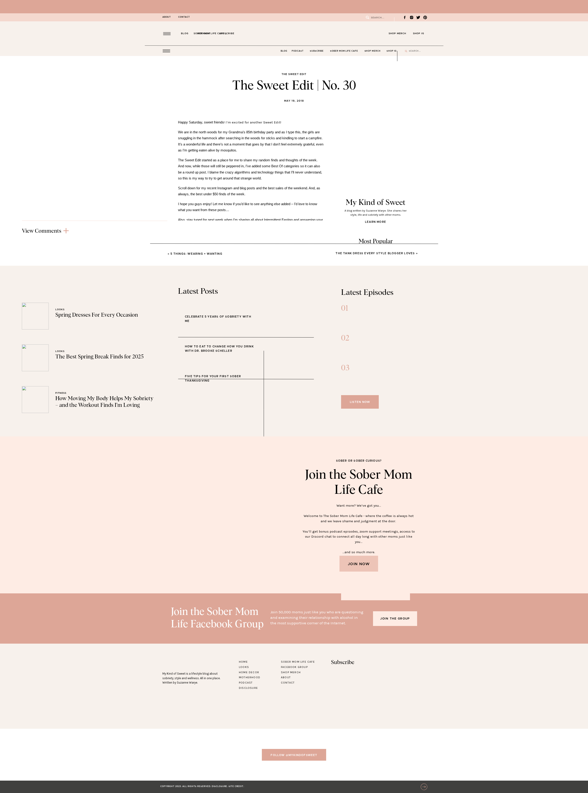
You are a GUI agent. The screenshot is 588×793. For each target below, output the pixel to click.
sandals (226, 344)
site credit (236, 786)
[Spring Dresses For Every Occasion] (35, 316)
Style (219, 314)
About (286, 677)
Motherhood (249, 677)
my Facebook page (268, 297)
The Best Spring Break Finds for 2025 (99, 357)
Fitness (60, 393)
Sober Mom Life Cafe (298, 661)
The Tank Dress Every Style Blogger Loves (375, 253)
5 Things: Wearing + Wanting (196, 253)
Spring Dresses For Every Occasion (96, 315)
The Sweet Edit (294, 74)
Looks (219, 285)
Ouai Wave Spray (307, 328)
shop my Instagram (271, 273)
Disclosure (248, 688)
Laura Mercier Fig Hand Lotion (266, 328)
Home (243, 661)
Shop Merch (291, 672)
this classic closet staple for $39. (285, 405)
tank (214, 344)
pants (203, 344)
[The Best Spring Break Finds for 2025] (35, 357)
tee (283, 313)
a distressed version (265, 414)
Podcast (246, 682)
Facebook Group (294, 667)
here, (194, 279)
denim (294, 313)
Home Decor (249, 672)
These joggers (302, 440)
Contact (288, 682)
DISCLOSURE (219, 786)
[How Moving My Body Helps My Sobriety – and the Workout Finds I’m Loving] (35, 399)
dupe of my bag (289, 344)
